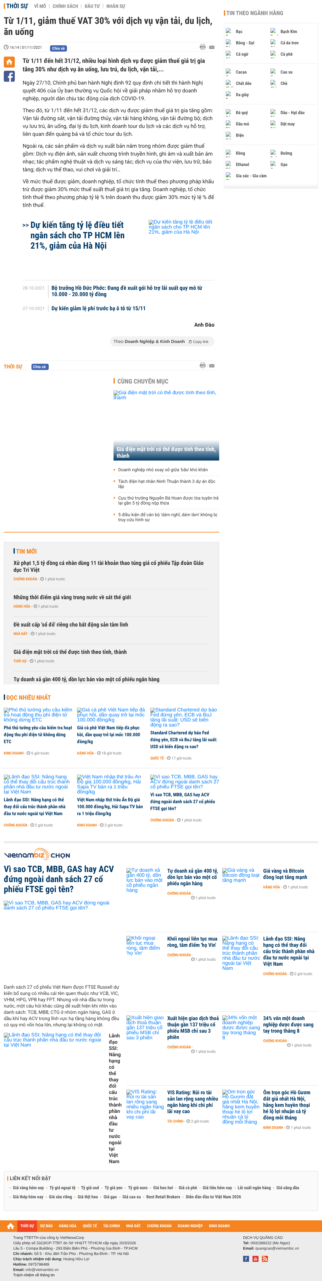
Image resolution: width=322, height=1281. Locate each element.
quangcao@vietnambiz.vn (277, 1248)
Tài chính (175, 1121)
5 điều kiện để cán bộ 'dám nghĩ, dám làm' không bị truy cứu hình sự (167, 517)
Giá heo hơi (163, 1188)
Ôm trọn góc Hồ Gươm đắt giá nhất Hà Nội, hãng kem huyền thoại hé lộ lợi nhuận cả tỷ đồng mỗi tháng (286, 1105)
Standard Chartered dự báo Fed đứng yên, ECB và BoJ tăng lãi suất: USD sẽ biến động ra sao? (183, 739)
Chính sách (65, 6)
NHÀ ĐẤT (133, 1226)
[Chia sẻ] (9, 76)
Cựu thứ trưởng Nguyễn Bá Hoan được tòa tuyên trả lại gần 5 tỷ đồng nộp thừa (168, 501)
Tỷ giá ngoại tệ (62, 1188)
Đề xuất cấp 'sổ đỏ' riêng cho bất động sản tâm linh (71, 624)
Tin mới (26, 551)
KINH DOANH (219, 1226)
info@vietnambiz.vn (41, 1269)
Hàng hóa (22, 606)
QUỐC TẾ (90, 1226)
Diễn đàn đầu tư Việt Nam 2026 (213, 1197)
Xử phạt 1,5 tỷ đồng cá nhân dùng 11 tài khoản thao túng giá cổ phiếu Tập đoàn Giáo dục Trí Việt (109, 566)
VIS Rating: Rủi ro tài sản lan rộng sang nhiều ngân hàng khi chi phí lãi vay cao (192, 1102)
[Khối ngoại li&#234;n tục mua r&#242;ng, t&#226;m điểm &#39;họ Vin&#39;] (145, 948)
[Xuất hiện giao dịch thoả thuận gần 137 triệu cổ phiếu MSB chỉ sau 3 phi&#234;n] (145, 1028)
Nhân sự (115, 6)
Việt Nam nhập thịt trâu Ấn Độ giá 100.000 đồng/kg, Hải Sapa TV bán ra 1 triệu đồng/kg (110, 806)
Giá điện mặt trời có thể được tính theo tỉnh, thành (166, 452)
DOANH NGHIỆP (190, 1226)
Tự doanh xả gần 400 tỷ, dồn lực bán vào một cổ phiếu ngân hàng (86, 679)
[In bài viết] (204, 47)
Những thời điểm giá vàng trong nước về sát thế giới (72, 597)
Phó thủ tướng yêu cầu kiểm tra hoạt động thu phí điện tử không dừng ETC (38, 734)
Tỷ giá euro (137, 1188)
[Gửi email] (211, 47)
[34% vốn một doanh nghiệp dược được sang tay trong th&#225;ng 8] (241, 1028)
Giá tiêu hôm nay (217, 1188)
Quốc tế (157, 758)
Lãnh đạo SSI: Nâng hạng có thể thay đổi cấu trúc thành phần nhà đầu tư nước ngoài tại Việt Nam (34, 806)
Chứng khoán (25, 579)
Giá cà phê (188, 1188)
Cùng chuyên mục (143, 381)
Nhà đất (21, 634)
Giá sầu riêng (60, 1197)
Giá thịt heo (88, 1197)
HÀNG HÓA (68, 1226)
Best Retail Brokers (163, 1197)
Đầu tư (92, 6)
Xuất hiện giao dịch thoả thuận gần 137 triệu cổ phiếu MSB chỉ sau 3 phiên (193, 1028)
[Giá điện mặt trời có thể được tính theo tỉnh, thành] (166, 425)
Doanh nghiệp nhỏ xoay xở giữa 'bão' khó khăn (163, 469)
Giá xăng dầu (287, 1188)
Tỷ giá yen (114, 1188)
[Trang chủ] (9, 62)
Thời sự (17, 6)
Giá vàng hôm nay (28, 1188)
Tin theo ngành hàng (254, 13)
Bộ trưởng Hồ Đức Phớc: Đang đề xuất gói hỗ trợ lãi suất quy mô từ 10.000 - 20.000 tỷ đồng (127, 291)
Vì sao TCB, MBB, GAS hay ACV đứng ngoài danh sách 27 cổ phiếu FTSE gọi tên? (182, 801)
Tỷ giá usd (90, 1188)
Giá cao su (132, 1197)
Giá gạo (110, 1197)
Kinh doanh (14, 753)
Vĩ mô (40, 6)
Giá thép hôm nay (28, 1197)
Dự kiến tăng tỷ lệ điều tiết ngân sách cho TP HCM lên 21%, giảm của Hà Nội (78, 235)
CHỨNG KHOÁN (159, 1226)
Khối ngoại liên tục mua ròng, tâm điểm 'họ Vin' (192, 942)
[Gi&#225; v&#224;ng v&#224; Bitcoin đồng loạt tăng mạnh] (241, 880)
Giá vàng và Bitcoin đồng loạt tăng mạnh (285, 874)
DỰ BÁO (46, 1226)
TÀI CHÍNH (111, 1226)
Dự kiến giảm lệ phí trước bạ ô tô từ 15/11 (99, 309)
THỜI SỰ (27, 1226)
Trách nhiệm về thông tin (34, 1275)
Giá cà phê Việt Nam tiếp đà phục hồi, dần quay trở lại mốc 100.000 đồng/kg (108, 734)
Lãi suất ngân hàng (254, 1188)
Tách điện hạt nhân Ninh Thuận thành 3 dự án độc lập (166, 484)
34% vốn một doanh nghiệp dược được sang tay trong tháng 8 (288, 1024)
